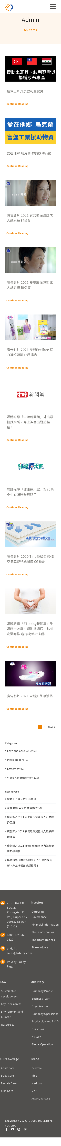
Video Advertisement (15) (23, 777)
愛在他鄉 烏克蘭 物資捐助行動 (29, 153)
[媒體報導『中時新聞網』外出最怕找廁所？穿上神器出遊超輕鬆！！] (30, 384)
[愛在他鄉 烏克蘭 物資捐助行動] (30, 120)
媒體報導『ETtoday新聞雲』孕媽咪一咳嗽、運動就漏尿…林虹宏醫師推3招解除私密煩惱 (30, 628)
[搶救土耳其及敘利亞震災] (30, 58)
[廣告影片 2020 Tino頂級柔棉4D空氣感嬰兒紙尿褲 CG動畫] (30, 524)
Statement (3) (16, 768)
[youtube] (12, 1129)
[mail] (25, 1129)
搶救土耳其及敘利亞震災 (25, 91)
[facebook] (6, 1129)
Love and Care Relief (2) (22, 750)
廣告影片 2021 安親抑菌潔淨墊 (30, 695)
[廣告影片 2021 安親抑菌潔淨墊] (30, 663)
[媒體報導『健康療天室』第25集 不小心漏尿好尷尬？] (30, 457)
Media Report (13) (18, 759)
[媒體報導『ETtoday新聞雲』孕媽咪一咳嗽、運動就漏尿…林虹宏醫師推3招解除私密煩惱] (30, 591)
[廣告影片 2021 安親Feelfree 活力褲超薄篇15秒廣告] (30, 317)
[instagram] (18, 1129)
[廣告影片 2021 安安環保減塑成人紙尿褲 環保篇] (30, 250)
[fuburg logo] (9, 4)
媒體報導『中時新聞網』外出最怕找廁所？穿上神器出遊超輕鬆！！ (30, 421)
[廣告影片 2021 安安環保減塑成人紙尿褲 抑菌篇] (30, 183)
